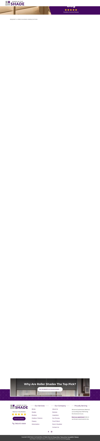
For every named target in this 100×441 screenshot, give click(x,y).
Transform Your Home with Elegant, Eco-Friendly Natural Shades (42, 146)
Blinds (33, 409)
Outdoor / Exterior (37, 418)
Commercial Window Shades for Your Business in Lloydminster (41, 287)
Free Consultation (19, 418)
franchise (67, 438)
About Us (55, 409)
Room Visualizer (57, 424)
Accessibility (71, 437)
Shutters (34, 415)
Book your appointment (78, 417)
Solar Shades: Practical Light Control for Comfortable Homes (40, 75)
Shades (13, 78)
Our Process (56, 418)
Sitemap (77, 437)
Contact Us (55, 427)
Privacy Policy (56, 437)
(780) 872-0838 (20, 423)
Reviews (54, 412)
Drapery (34, 421)
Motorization (35, 424)
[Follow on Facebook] (48, 431)
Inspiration (55, 415)
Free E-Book (56, 421)
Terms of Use (64, 437)
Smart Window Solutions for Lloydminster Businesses (37, 217)
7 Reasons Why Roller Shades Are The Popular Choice (37, 358)
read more (14, 85)
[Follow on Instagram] (51, 431)
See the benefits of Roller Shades (49, 389)
